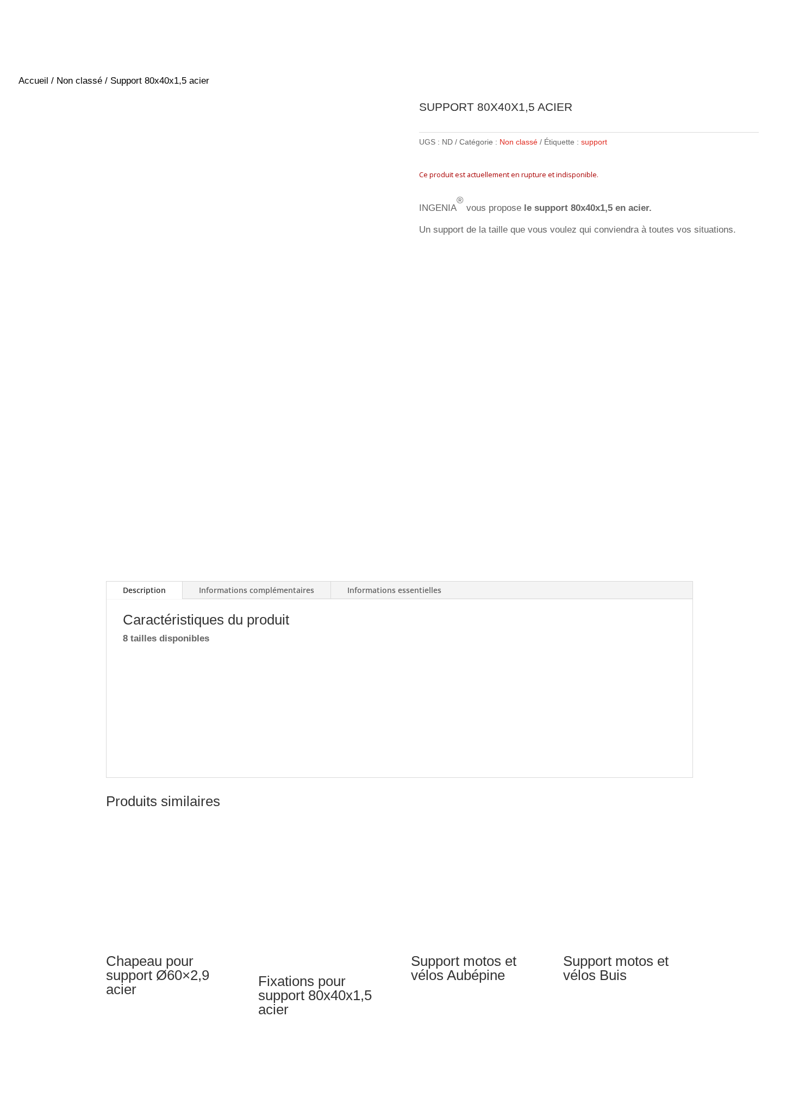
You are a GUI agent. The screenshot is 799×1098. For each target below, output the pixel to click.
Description (144, 590)
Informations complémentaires (256, 590)
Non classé (79, 81)
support (594, 142)
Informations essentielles (394, 590)
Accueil (33, 81)
